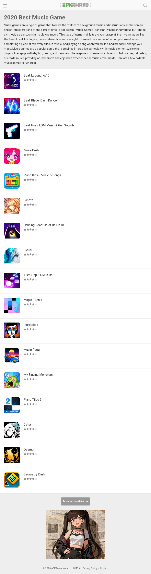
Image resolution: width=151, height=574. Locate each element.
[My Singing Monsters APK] (12, 380)
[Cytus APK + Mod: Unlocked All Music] (12, 256)
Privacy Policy (90, 568)
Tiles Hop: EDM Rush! (38, 275)
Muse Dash (31, 150)
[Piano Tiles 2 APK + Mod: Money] (12, 405)
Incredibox (31, 325)
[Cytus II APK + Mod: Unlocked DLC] (12, 430)
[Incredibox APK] (12, 331)
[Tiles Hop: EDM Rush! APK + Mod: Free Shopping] (12, 281)
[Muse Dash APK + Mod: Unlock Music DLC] (12, 156)
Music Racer (32, 350)
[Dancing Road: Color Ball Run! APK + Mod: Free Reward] (12, 231)
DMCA (76, 568)
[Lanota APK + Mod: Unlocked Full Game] (12, 206)
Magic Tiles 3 (33, 300)
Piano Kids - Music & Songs (42, 175)
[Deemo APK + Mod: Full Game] (12, 455)
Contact (104, 568)
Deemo (29, 449)
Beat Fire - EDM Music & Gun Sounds (49, 125)
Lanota (28, 200)
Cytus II (29, 424)
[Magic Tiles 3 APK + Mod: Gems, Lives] (12, 306)
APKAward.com (76, 4)
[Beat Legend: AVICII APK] (12, 81)
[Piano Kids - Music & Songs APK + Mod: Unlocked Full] (12, 181)
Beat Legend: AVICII (38, 75)
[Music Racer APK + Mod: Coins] (12, 355)
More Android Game (75, 501)
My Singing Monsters (38, 375)
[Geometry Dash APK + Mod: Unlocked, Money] (12, 480)
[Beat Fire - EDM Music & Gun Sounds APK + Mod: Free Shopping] (12, 131)
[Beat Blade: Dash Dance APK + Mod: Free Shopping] (12, 106)
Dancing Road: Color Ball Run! (44, 225)
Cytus (28, 250)
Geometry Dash (34, 474)
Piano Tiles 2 (32, 399)
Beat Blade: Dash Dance (40, 100)
